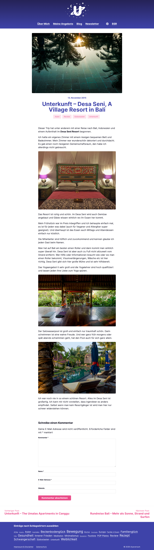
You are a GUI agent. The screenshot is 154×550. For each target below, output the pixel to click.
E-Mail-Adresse (45, 480)
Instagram (103, 24)
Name (41, 471)
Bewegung (75, 531)
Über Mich (43, 23)
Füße (15, 536)
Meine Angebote (63, 23)
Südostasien (79, 117)
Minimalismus (72, 536)
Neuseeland (83, 536)
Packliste (92, 536)
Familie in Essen (113, 532)
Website (41, 488)
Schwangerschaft (24, 539)
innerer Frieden (43, 535)
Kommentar (43, 438)
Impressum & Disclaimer (23, 547)
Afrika (16, 532)
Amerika (21, 532)
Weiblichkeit (69, 539)
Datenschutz (41, 547)
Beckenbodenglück (53, 531)
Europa (102, 532)
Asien (57, 117)
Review (67, 117)
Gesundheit (25, 535)
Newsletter (92, 23)
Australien (35, 532)
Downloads (94, 532)
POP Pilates (103, 536)
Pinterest (107, 24)
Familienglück (129, 531)
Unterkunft (93, 117)
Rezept (125, 535)
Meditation (58, 536)
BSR (114, 23)
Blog (79, 23)
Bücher (87, 532)
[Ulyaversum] (77, 10)
